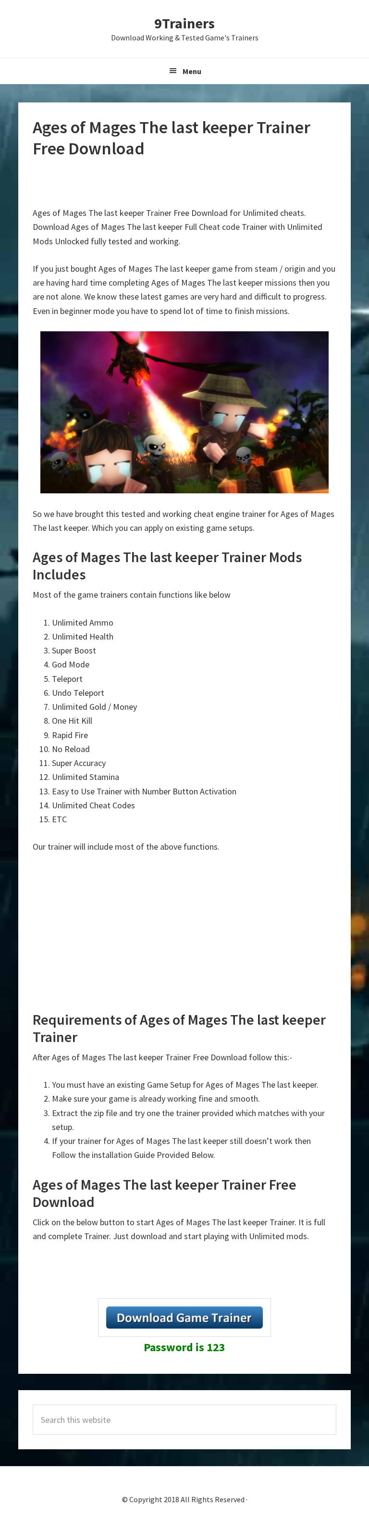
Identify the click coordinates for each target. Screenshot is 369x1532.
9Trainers (184, 23)
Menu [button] (192, 71)
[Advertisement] (184, 182)
